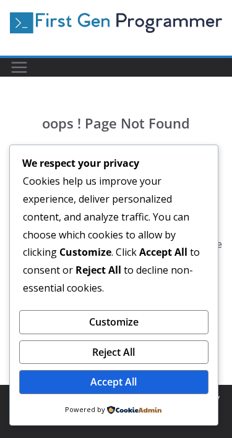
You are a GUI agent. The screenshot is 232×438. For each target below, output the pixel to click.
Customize (114, 322)
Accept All (113, 382)
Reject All (113, 352)
